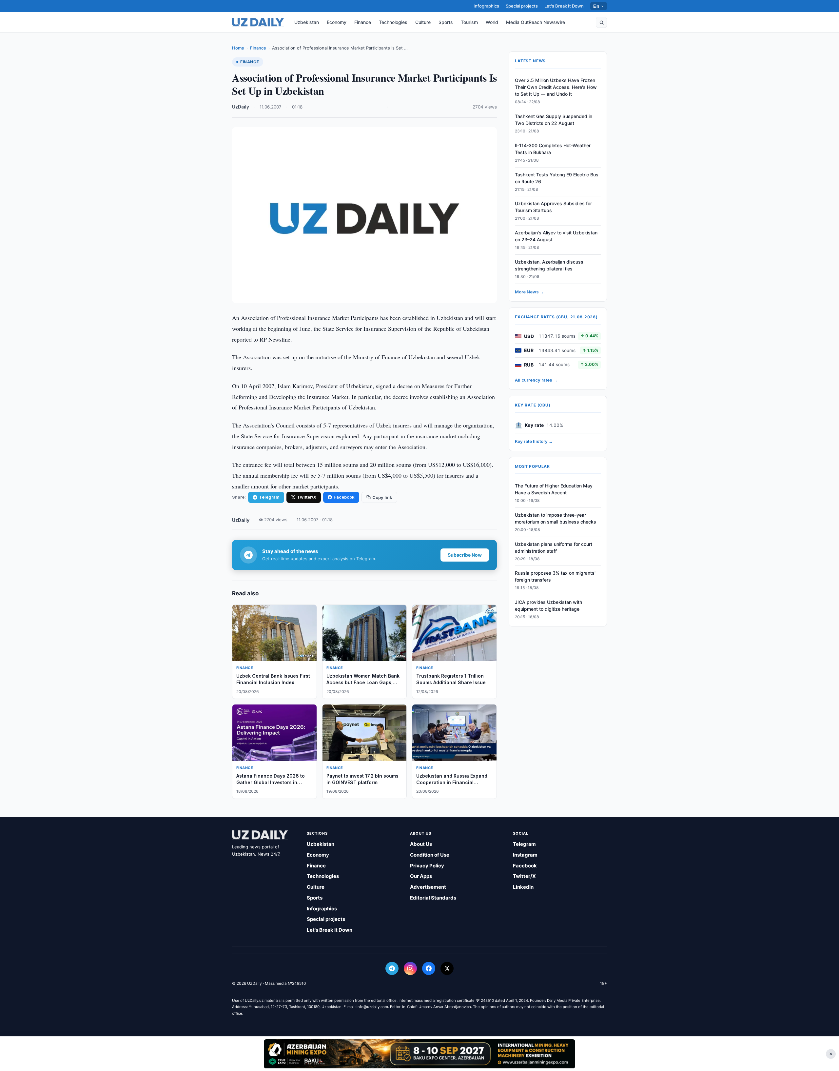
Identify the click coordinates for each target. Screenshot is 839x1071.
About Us (421, 844)
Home (238, 47)
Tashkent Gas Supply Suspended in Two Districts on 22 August (553, 119)
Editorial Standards (433, 898)
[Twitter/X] (447, 968)
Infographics (486, 6)
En (596, 6)
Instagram (525, 855)
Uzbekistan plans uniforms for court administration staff (553, 547)
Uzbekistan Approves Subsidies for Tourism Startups (553, 207)
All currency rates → (536, 380)
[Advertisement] (419, 1053)
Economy (336, 22)
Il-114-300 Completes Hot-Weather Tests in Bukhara (553, 149)
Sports (446, 22)
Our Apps (421, 876)
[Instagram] (410, 968)
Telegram (269, 497)
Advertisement (428, 887)
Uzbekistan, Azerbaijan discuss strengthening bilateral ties (549, 265)
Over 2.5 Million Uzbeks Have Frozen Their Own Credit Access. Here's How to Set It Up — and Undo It (556, 87)
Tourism (469, 22)
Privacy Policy (427, 866)
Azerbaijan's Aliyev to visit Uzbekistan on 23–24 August (556, 236)
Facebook (344, 497)
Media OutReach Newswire (535, 22)
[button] (601, 22)
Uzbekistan (306, 22)
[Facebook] (428, 968)
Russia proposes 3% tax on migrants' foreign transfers (555, 576)
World (492, 22)
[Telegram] (392, 968)
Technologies (393, 22)
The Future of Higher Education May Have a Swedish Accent (554, 489)
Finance (362, 22)
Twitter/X (306, 497)
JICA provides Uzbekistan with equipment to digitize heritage (548, 605)
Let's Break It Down (564, 6)
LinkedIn (523, 887)
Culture (423, 22)
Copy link (382, 497)
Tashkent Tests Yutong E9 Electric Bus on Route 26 (556, 178)
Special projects (522, 6)
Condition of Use (429, 855)
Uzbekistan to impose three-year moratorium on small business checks (555, 518)
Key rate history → (534, 441)
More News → (529, 291)
